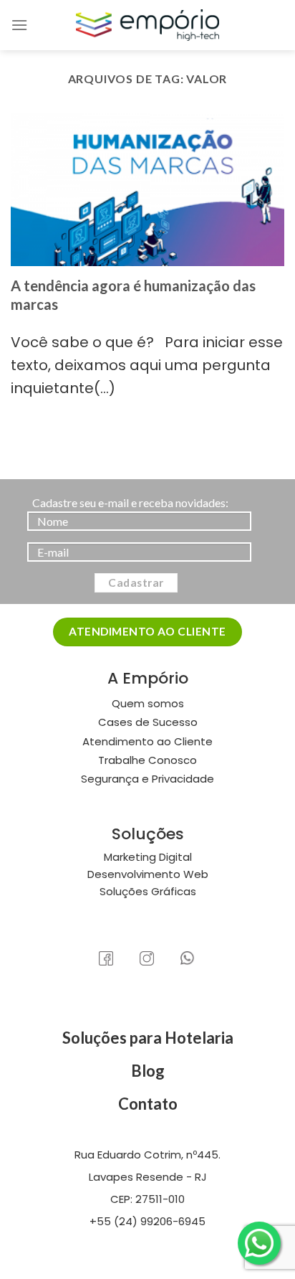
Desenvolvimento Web (147, 874)
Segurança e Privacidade (147, 778)
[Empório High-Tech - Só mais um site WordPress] (147, 25)
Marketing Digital (148, 856)
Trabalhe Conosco (147, 760)
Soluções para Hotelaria (147, 1037)
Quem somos (148, 703)
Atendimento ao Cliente (147, 741)
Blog (148, 1070)
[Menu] (19, 24)
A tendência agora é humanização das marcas (133, 295)
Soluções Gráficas (148, 891)
